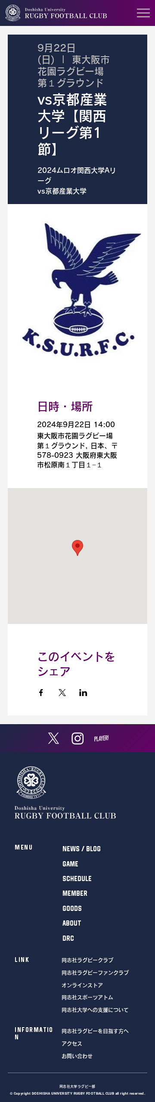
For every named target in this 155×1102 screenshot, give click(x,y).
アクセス (72, 1043)
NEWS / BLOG (81, 848)
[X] (54, 738)
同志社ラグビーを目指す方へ (95, 1031)
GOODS (72, 908)
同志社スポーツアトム (87, 997)
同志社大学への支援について (95, 1010)
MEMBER (74, 893)
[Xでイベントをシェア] (62, 692)
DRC (68, 938)
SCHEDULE (77, 878)
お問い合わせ (77, 1056)
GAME (70, 863)
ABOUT (71, 923)
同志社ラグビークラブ (87, 960)
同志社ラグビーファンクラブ (95, 972)
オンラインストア (82, 985)
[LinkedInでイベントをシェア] (83, 692)
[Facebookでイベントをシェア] (41, 692)
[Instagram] (78, 738)
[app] (101, 738)
